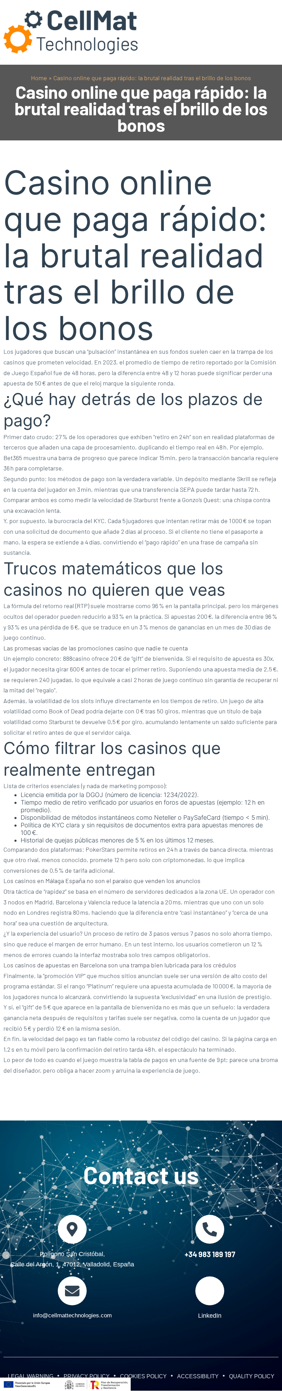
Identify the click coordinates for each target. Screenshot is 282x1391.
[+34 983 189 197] (209, 1229)
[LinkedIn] (209, 1290)
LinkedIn (209, 1315)
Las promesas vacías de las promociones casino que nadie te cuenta (95, 648)
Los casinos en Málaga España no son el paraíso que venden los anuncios (101, 880)
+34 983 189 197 (210, 1254)
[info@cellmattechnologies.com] (72, 1290)
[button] (269, 32)
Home (39, 78)
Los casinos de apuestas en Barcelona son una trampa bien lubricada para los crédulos (119, 965)
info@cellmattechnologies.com (72, 1315)
